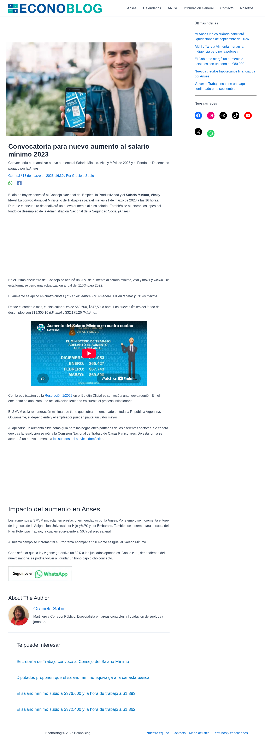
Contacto (227, 8)
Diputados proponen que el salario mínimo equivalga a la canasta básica (83, 677)
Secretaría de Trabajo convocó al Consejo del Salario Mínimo (73, 661)
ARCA (172, 8)
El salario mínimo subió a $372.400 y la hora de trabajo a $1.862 (76, 709)
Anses (131, 8)
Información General (199, 8)
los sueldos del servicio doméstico (78, 439)
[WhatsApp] (10, 183)
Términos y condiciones (230, 733)
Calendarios (152, 8)
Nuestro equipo (158, 733)
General (14, 175)
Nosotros (246, 8)
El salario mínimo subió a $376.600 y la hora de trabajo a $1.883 (76, 693)
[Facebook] (19, 183)
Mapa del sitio (199, 733)
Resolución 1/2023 (58, 395)
